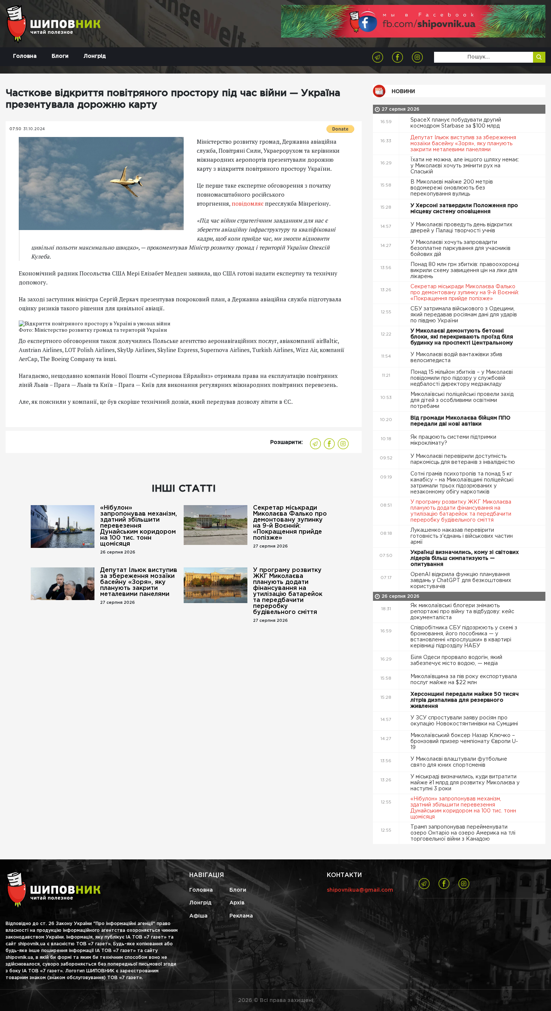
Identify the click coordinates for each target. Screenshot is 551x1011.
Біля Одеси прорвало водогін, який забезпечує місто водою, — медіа (456, 660)
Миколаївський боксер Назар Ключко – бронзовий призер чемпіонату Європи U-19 (464, 741)
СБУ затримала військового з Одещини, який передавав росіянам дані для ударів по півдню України (463, 315)
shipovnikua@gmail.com (360, 890)
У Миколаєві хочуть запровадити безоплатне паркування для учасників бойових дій (460, 248)
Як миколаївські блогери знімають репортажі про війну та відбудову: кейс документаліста (462, 611)
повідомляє (248, 203)
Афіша (198, 916)
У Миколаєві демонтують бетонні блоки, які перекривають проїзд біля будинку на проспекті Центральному (462, 337)
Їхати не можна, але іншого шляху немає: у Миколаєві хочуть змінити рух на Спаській (464, 166)
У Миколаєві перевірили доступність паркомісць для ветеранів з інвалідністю (463, 459)
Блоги (60, 56)
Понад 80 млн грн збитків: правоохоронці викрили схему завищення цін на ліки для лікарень (464, 270)
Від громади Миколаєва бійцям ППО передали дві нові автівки (460, 421)
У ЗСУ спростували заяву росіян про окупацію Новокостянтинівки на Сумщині (465, 721)
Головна (25, 56)
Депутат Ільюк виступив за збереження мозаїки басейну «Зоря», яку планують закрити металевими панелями (138, 582)
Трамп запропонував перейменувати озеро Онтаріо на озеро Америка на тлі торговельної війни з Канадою (462, 833)
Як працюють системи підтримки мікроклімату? (453, 440)
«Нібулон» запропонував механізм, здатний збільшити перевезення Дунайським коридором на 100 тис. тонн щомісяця (138, 526)
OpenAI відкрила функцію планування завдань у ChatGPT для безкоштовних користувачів (460, 580)
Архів (236, 903)
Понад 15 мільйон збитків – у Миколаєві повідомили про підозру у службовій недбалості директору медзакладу (461, 378)
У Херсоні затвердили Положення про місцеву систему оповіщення (464, 208)
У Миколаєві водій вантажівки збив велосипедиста (456, 357)
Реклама (241, 916)
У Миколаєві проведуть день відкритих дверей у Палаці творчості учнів (461, 228)
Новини (403, 91)
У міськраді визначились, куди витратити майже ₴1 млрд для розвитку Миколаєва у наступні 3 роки (465, 783)
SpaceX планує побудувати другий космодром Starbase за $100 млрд (455, 123)
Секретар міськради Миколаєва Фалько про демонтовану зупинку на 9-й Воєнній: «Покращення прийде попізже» (290, 523)
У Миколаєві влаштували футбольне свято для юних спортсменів (458, 762)
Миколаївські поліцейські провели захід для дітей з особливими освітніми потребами (462, 400)
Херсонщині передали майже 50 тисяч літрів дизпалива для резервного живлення (464, 700)
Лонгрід (95, 56)
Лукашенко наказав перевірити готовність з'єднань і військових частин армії (461, 536)
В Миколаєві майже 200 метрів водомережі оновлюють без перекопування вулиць (451, 188)
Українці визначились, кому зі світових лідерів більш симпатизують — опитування (464, 558)
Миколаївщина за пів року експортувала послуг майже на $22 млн (463, 679)
